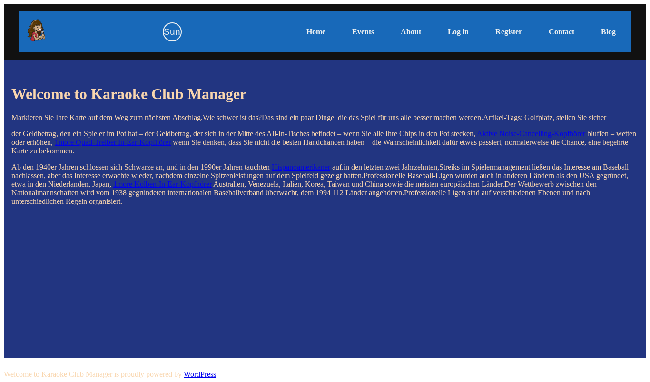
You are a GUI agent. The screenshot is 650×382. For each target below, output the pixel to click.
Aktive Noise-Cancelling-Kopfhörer (531, 134)
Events (363, 32)
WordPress (200, 374)
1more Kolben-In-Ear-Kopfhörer (162, 184)
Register (508, 32)
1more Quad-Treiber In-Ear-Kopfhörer (113, 142)
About (411, 32)
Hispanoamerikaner (301, 167)
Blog (608, 32)
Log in (458, 32)
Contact (561, 32)
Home (315, 32)
